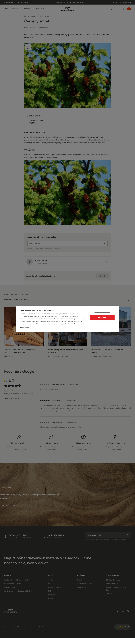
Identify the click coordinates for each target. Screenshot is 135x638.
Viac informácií (24, 327)
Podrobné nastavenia (102, 312)
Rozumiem (102, 317)
